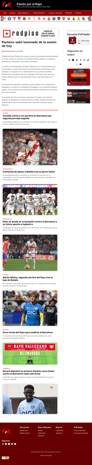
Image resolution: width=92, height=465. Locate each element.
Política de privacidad (46, 455)
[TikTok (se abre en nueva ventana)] (88, 60)
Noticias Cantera (25, 433)
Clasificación (41, 433)
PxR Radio (68, 13)
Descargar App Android (81, 433)
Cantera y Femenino (55, 13)
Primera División (38, 13)
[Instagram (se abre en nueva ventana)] (84, 60)
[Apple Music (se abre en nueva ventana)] (73, 60)
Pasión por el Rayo (29, 4)
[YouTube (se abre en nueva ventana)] (80, 64)
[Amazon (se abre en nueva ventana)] (69, 60)
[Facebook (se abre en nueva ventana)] (80, 60)
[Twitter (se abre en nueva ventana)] (77, 64)
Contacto (78, 13)
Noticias (12, 13)
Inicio (5, 13)
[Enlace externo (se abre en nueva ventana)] (30, 33)
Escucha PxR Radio (79, 430)
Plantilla (40, 430)
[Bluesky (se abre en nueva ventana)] (77, 60)
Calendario (41, 435)
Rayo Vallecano (23, 13)
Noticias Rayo (24, 430)
